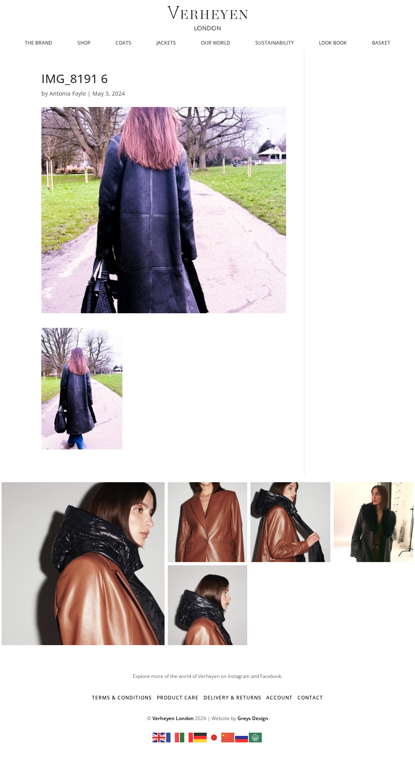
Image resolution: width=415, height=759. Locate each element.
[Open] (83, 563)
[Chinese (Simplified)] (228, 736)
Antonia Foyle (67, 93)
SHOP (83, 43)
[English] (159, 736)
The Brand (38, 43)
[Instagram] (157, 637)
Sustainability (274, 43)
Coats (123, 43)
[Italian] (187, 736)
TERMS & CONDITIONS (122, 697)
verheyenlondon (81, 490)
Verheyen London (173, 718)
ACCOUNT (279, 697)
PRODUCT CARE (178, 697)
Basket (381, 43)
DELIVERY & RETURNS (232, 697)
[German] (201, 736)
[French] (173, 736)
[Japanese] (214, 736)
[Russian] (242, 736)
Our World (215, 43)
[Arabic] (256, 736)
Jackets (166, 43)
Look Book (333, 43)
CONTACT (310, 697)
